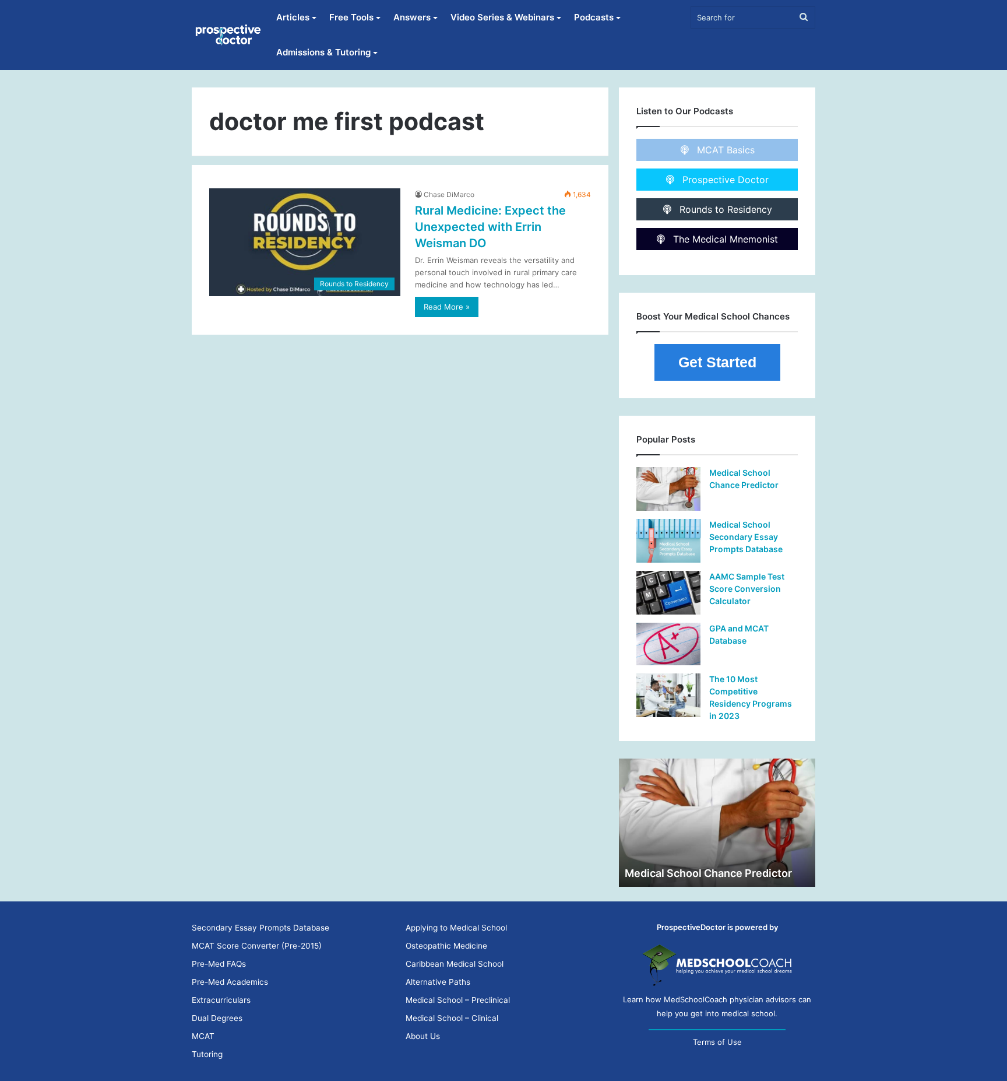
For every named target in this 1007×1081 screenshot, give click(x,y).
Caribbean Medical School (455, 963)
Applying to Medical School (456, 927)
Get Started (717, 362)
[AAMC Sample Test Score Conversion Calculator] (668, 593)
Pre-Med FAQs (219, 963)
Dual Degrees (217, 1018)
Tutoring (207, 1054)
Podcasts (594, 17)
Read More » (447, 306)
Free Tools (351, 17)
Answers (412, 17)
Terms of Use (717, 1042)
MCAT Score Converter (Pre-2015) (257, 945)
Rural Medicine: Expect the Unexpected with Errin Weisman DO (490, 226)
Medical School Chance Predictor (708, 873)
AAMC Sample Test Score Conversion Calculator (746, 588)
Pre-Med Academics (230, 982)
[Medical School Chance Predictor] (668, 489)
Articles (292, 17)
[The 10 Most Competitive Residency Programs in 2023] (668, 695)
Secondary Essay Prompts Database (260, 927)
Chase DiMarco (449, 194)
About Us (423, 1036)
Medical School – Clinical (452, 1018)
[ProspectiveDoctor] (229, 34)
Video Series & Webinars (502, 17)
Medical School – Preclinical (458, 1000)
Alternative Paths (438, 982)
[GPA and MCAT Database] (668, 644)
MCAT (203, 1036)
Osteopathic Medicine (446, 945)
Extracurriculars (221, 1000)
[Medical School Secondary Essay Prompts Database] (668, 541)
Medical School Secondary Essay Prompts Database (746, 537)
